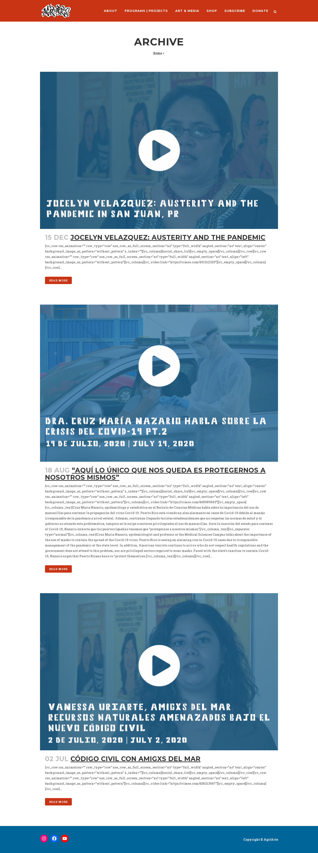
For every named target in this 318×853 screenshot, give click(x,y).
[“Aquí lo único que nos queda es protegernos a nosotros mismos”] (159, 383)
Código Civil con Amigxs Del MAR (136, 759)
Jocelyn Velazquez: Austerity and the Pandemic (168, 237)
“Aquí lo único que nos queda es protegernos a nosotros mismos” (155, 473)
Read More (58, 280)
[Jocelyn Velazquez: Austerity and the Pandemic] (159, 150)
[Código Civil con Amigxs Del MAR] (159, 671)
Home (157, 53)
